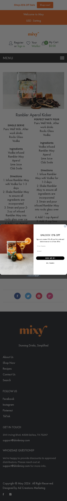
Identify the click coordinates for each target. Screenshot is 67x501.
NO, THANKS (50, 263)
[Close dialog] (65, 226)
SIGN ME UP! (50, 258)
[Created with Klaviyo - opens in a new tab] (33, 276)
